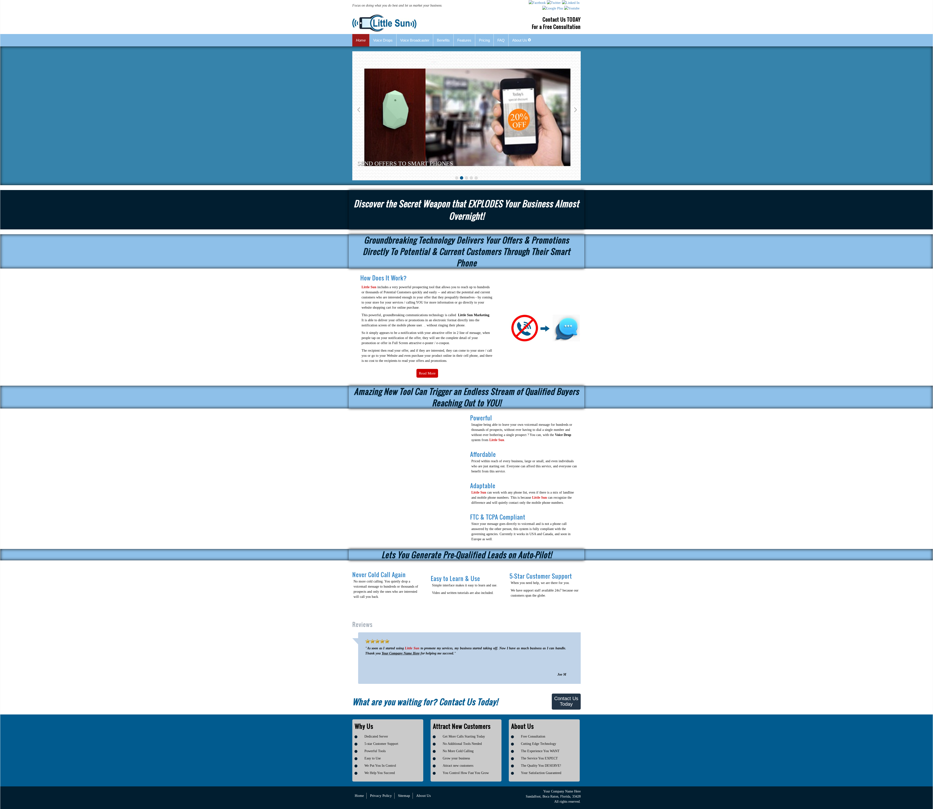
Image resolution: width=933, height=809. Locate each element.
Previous (358, 110)
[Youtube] (571, 8)
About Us (423, 796)
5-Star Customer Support (541, 576)
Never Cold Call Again (379, 574)
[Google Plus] (552, 8)
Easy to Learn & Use (455, 578)
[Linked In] (570, 2)
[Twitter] (554, 2)
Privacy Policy (381, 796)
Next (575, 110)
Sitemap (404, 796)
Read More (427, 373)
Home (359, 796)
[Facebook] (537, 2)
